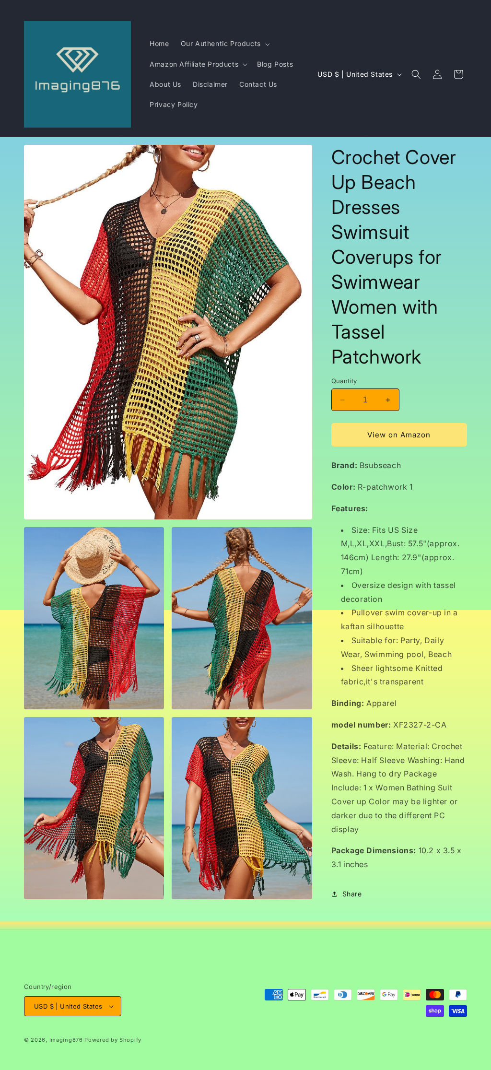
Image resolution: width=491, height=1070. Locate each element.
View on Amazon (399, 434)
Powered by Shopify (112, 1039)
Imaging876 (66, 1039)
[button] (224, 44)
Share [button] (352, 894)
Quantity (344, 381)
